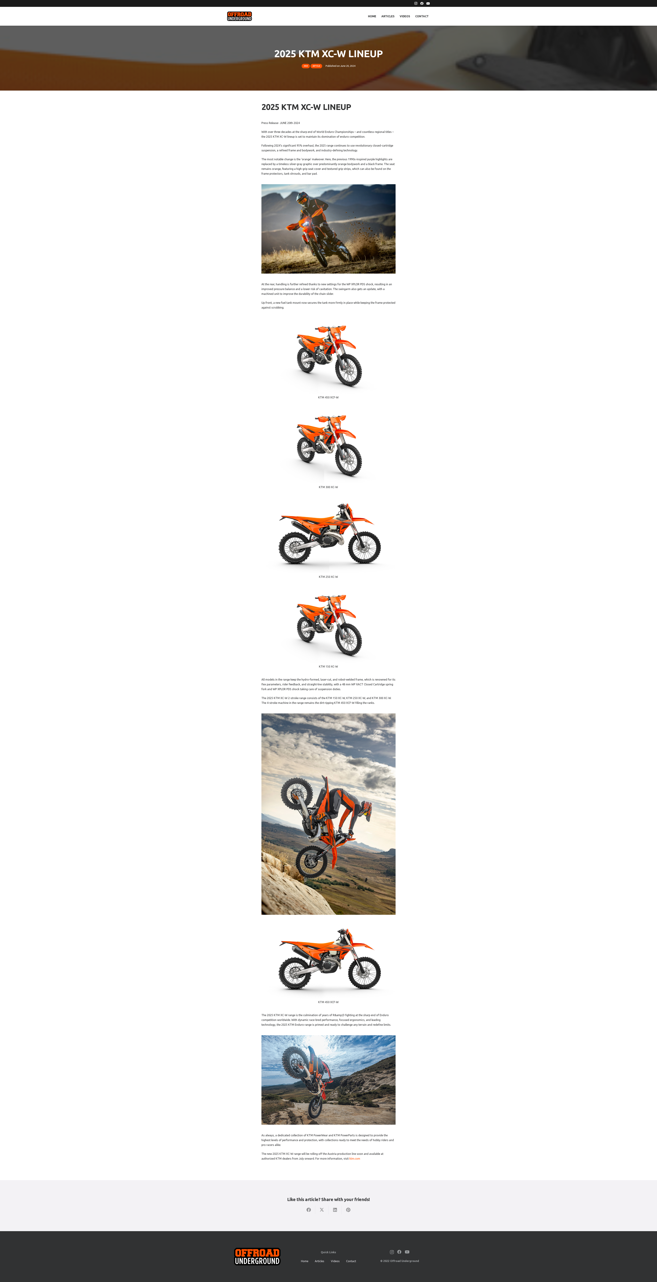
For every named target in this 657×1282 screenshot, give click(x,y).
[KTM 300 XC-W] (328, 445)
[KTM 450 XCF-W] (328, 356)
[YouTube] (428, 3)
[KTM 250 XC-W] (328, 535)
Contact (351, 1261)
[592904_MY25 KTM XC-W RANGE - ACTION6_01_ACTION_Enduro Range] (328, 1080)
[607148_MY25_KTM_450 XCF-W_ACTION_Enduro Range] (328, 229)
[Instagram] (416, 3)
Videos (335, 1261)
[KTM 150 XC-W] (328, 625)
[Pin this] (348, 1209)
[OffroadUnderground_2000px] (239, 16)
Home (304, 1261)
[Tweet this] (321, 1209)
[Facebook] (422, 3)
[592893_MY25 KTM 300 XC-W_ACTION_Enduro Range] (328, 814)
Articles (319, 1261)
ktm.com (354, 1158)
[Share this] (308, 1209)
